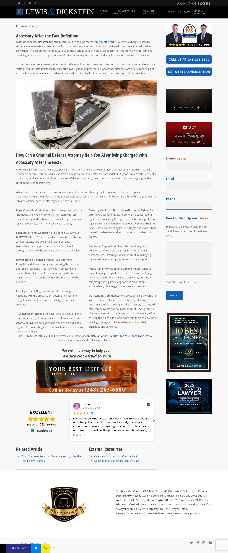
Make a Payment (199, 12)
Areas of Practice (148, 12)
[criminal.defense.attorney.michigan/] (36, 548)
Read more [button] (80, 435)
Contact (184, 12)
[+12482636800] (45, 548)
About (104, 11)
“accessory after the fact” (100, 42)
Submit (174, 295)
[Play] (174, 107)
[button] (154, 420)
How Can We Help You (125, 12)
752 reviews (48, 424)
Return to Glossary (27, 26)
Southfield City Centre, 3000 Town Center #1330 (144, 491)
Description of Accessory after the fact (116, 460)
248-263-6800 (193, 3)
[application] (189, 101)
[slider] (186, 107)
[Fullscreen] (204, 107)
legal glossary (192, 513)
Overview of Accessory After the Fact (115, 456)
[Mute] (198, 107)
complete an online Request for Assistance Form (114, 336)
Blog (170, 12)
